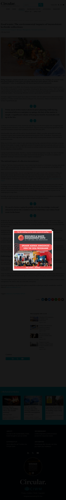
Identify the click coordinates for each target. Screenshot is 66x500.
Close (53, 230)
